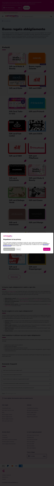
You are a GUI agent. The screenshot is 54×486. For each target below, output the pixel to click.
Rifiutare (18, 249)
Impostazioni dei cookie (9, 249)
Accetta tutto (46, 249)
